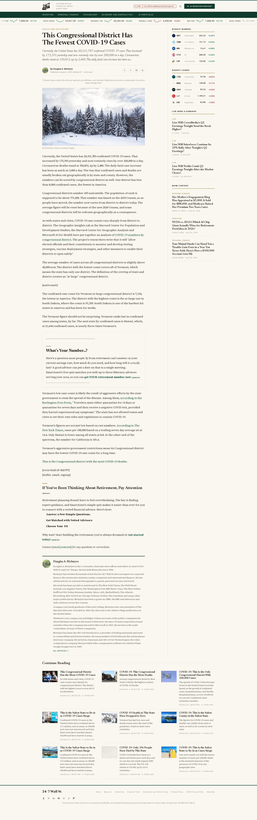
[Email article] (136, 70)
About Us (108, 792)
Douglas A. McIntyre (63, 69)
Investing (48, 15)
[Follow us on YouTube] (58, 798)
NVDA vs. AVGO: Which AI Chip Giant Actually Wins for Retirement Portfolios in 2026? (193, 225)
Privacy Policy (177, 792)
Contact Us (119, 792)
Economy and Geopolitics (117, 15)
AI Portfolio (146, 15)
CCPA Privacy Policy (195, 792)
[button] (180, 6)
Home (98, 792)
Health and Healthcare (55, 29)
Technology (90, 15)
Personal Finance (68, 15)
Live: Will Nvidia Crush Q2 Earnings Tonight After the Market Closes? (192, 169)
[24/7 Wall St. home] (46, 6)
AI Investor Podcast (201, 6)
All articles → (61, 651)
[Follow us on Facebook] (43, 798)
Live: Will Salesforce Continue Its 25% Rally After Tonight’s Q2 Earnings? (191, 148)
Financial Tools (133, 792)
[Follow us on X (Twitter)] (48, 798)
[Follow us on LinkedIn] (53, 798)
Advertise (211, 792)
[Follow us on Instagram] (63, 798)
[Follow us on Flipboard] (74, 798)
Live (156, 6)
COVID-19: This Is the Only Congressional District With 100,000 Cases (195, 675)
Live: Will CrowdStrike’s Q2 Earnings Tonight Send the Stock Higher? (191, 126)
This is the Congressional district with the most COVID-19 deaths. (84, 461)
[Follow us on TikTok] (69, 798)
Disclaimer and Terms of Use (155, 792)
